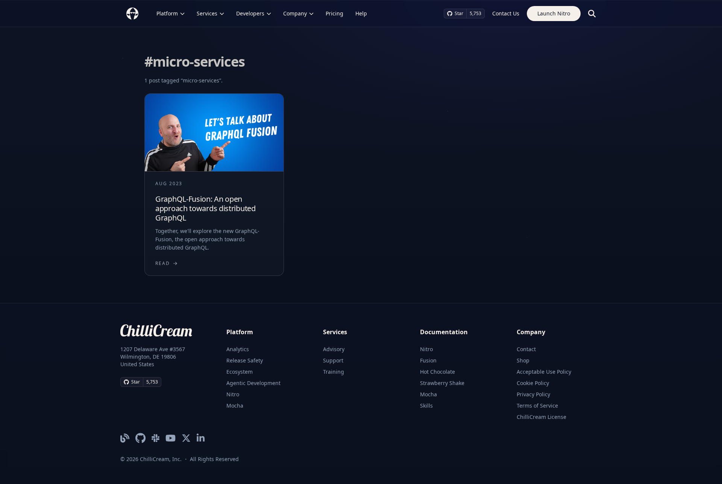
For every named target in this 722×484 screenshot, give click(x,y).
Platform (167, 13)
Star (459, 13)
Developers (250, 13)
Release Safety (244, 360)
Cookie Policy (533, 383)
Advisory (333, 349)
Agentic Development (253, 383)
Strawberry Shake (442, 383)
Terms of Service (537, 405)
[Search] (592, 13)
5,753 (475, 13)
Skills (426, 405)
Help (361, 13)
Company (295, 13)
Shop (523, 360)
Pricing (334, 13)
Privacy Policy (533, 394)
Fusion (428, 360)
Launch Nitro (553, 13)
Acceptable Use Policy (544, 371)
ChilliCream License (541, 416)
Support (333, 360)
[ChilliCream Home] (132, 13)
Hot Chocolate (437, 371)
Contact (526, 349)
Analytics (237, 349)
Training (333, 371)
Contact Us (505, 13)
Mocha (234, 405)
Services (207, 13)
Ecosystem (239, 371)
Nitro (232, 394)
